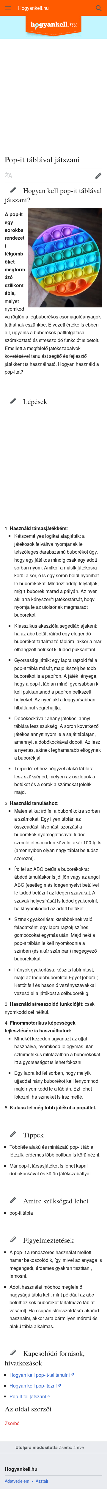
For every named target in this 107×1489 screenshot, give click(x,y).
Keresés (98, 8)
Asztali (42, 1481)
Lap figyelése (80, 175)
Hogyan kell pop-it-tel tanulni (40, 1374)
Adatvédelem (17, 1481)
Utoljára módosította (36, 1447)
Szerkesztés (13, 189)
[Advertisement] (53, 92)
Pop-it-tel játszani (28, 1396)
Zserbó (12, 1423)
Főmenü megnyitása (8, 8)
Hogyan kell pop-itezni (33, 1385)
